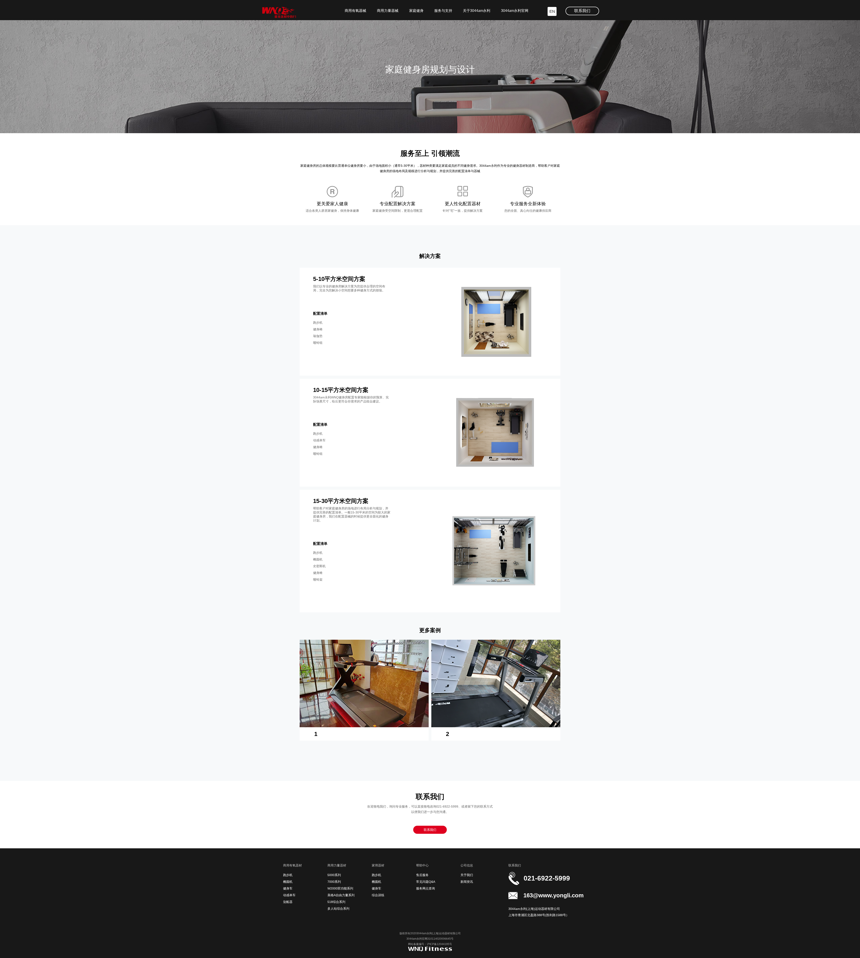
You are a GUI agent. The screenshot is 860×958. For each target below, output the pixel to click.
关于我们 (466, 875)
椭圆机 (287, 881)
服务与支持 (443, 11)
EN (552, 11)
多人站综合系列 (338, 908)
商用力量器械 (387, 11)
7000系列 (334, 881)
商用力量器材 (336, 865)
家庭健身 (416, 11)
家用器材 (378, 865)
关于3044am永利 (476, 11)
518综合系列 (336, 902)
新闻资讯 (466, 881)
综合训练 (378, 895)
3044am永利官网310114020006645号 (430, 938)
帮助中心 (422, 865)
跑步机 (287, 875)
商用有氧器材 (292, 865)
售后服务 (422, 875)
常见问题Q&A (425, 881)
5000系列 (334, 875)
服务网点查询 (425, 888)
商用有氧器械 (355, 11)
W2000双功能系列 (340, 888)
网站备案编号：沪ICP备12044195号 (430, 944)
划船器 (287, 902)
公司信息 (466, 865)
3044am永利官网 (514, 11)
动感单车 (289, 895)
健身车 (287, 888)
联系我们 (582, 11)
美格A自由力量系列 (341, 895)
